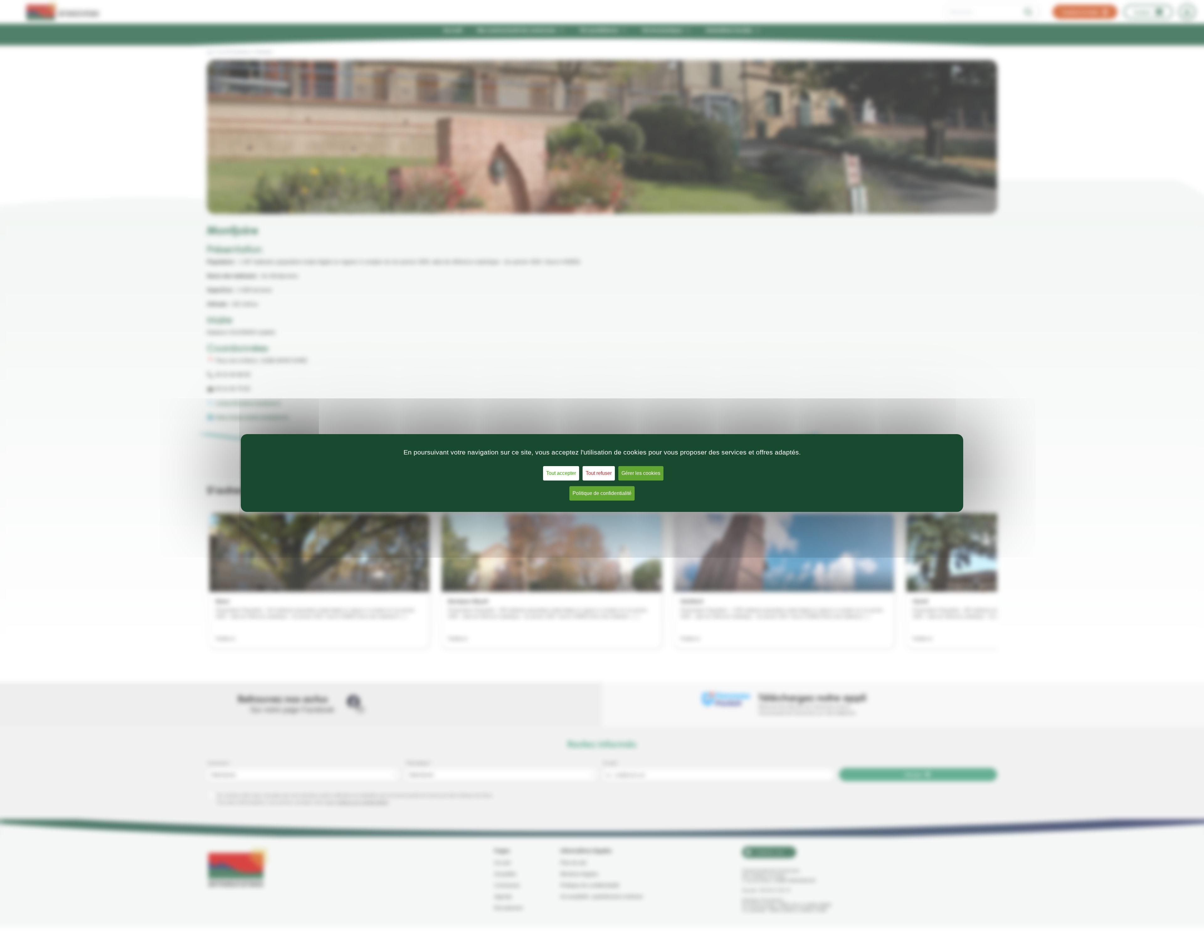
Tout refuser (599, 473)
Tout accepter (561, 473)
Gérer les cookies (640, 473)
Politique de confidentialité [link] (602, 493)
